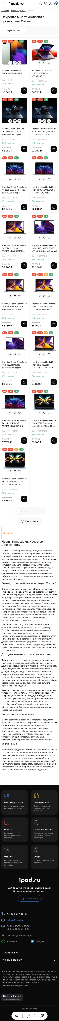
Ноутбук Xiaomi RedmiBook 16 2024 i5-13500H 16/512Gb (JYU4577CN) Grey (44, 365)
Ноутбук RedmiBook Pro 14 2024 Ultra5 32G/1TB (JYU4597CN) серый (14, 132)
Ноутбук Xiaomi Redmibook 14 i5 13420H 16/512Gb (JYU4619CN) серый (44, 307)
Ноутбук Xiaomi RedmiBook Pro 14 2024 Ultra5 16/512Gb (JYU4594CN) (14, 423)
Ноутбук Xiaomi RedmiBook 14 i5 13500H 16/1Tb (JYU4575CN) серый (14, 365)
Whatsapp (12, 941)
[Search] (41, 4)
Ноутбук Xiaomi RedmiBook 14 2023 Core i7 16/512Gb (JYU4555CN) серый (44, 190)
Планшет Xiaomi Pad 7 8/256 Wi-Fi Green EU (12, 71)
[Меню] (4, 4)
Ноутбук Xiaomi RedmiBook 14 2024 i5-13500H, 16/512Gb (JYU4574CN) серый (14, 248)
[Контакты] (46, 4)
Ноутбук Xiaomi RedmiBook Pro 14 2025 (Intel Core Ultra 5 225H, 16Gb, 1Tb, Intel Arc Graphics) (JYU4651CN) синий (44, 423)
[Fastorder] (10, 63)
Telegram (40, 941)
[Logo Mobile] (16, 4)
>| (42, 511)
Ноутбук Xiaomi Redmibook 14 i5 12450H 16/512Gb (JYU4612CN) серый (14, 307)
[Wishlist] (19, 63)
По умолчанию (13, 30)
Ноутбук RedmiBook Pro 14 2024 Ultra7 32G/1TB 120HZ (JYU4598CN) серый (44, 132)
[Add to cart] (24, 90)
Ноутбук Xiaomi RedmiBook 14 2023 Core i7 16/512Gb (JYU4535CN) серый (14, 190)
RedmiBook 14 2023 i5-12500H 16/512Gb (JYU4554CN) (42, 73)
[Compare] (15, 63)
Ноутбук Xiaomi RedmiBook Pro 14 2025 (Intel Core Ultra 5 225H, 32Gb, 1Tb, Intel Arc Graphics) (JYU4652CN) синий (14, 482)
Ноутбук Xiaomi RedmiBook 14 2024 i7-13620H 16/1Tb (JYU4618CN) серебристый (44, 248)
